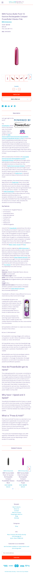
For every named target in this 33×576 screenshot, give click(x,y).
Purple (18, 244)
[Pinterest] (15, 106)
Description (16, 113)
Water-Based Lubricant (21, 257)
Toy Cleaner (7, 264)
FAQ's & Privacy (16, 512)
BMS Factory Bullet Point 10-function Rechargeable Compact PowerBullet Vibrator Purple (23, 478)
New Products (16, 507)
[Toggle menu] (2, 2)
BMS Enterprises (24, 248)
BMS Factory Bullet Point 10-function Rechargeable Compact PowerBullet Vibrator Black (8, 478)
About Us (16, 509)
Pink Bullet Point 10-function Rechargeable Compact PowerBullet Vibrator (15, 158)
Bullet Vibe (15, 182)
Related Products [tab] (16, 448)
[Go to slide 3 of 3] (18, 488)
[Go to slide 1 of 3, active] (12, 488)
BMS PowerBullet (9, 191)
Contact (16, 510)
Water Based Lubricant (17, 288)
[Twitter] (12, 106)
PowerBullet (13, 228)
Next (30, 77)
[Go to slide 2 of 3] (15, 488)
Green (14, 244)
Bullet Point (18, 173)
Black (10, 244)
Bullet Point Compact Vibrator (16, 166)
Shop (16, 526)
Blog (16, 516)
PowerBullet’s (6, 125)
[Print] (9, 106)
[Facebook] (3, 106)
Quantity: (16, 86)
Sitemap (16, 518)
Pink (24, 244)
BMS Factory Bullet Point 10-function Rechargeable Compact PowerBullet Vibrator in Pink (15, 136)
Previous (3, 77)
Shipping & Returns (16, 514)
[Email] (6, 106)
